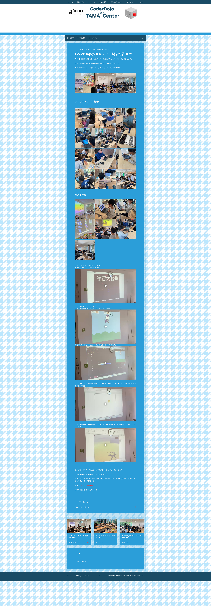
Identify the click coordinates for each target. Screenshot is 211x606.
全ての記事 (70, 38)
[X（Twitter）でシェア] (80, 502)
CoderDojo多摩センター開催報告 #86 (78, 537)
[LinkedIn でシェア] (84, 502)
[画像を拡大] (85, 83)
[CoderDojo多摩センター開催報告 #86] (79, 526)
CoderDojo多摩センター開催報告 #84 (132, 537)
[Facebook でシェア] (76, 502)
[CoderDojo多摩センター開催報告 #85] (105, 526)
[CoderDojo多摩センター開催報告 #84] (132, 526)
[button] (142, 38)
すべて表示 (141, 516)
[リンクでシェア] (88, 502)
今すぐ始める (81, 38)
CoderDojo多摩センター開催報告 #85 (105, 537)
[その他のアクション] (135, 49)
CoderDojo (102, 9)
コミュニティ (93, 38)
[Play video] (105, 286)
